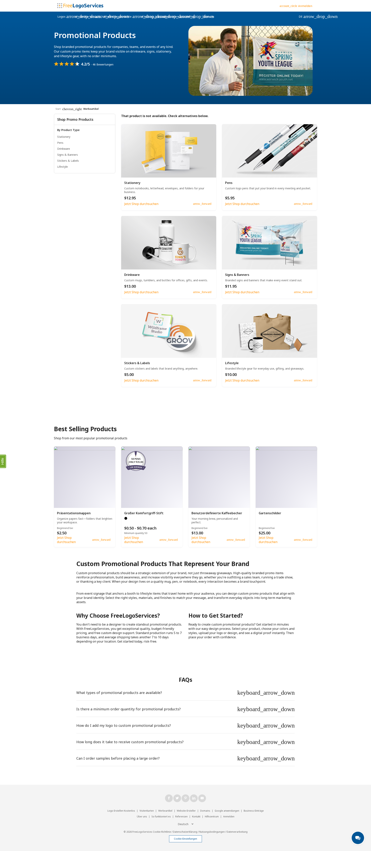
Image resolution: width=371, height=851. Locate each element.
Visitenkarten (88, 16)
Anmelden (228, 816)
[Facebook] (169, 798)
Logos (64, 16)
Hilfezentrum (212, 816)
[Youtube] (202, 798)
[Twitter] (177, 798)
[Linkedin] (194, 798)
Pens (60, 143)
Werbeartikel (165, 810)
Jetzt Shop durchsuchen (141, 204)
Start (58, 109)
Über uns (208, 16)
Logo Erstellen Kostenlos (121, 810)
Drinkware (63, 148)
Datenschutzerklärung (185, 831)
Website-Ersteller (186, 810)
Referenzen (181, 816)
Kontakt (196, 816)
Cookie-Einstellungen (185, 838)
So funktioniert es (161, 816)
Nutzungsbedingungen (212, 831)
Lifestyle (62, 166)
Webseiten (174, 16)
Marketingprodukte (121, 16)
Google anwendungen (227, 810)
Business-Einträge (254, 810)
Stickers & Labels (68, 160)
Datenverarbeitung (237, 831)
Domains (205, 810)
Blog (192, 16)
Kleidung (151, 16)
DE (304, 16)
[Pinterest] (185, 798)
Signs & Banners (67, 154)
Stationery (63, 137)
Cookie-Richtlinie (162, 831)
